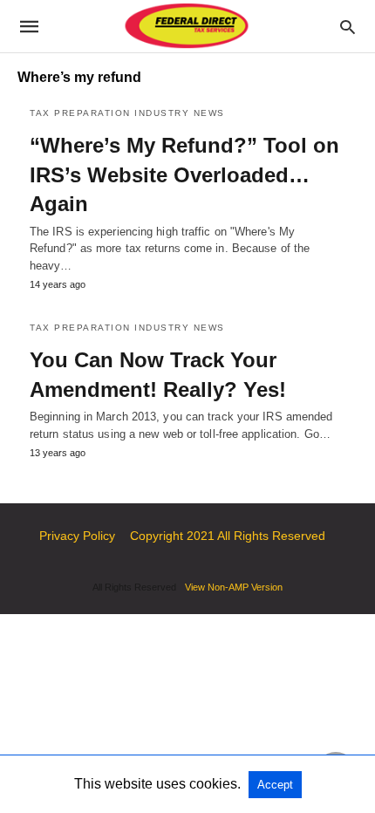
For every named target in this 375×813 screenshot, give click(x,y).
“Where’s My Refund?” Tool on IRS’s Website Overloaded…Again (184, 174)
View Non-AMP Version (234, 587)
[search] (348, 27)
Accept (275, 784)
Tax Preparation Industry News (127, 113)
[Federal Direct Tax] (186, 27)
